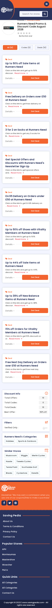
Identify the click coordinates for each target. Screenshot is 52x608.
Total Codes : (24, 402)
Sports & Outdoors (27, 441)
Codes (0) (26, 47)
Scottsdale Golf (29, 467)
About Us (8, 521)
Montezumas (9, 554)
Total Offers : (24, 397)
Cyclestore (21, 473)
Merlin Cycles (38, 455)
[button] (46, 3)
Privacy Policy (10, 531)
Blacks (9, 473)
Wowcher (7, 564)
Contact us (9, 536)
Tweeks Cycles (23, 461)
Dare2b (34, 473)
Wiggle (24, 455)
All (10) (10, 47)
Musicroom (11, 455)
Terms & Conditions (13, 526)
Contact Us (8, 592)
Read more (20, 73)
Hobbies (20, 20)
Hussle (9, 461)
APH (4, 549)
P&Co (5, 569)
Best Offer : (25, 412)
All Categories (9, 582)
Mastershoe (8, 559)
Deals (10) (41, 47)
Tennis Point (11, 467)
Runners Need (33, 20)
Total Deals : (24, 407)
